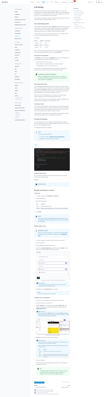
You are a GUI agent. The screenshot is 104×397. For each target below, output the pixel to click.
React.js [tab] (35, 144)
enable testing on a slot (41, 308)
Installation (17, 112)
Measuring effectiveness (78, 13)
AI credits (17, 60)
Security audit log (18, 99)
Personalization (18, 33)
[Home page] (5, 2)
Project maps (17, 22)
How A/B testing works (77, 10)
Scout (16, 47)
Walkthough (17, 115)
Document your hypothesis (79, 12)
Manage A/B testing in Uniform (78, 22)
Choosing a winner (77, 15)
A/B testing (17, 36)
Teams (16, 88)
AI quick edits (17, 52)
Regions (16, 85)
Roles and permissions (19, 97)
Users (16, 93)
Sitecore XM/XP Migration (20, 110)
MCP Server (17, 55)
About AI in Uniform (19, 44)
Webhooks (17, 76)
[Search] (99, 2)
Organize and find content (20, 19)
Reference (17, 117)
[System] (101, 2)
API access (17, 66)
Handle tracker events (78, 19)
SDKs (16, 71)
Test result (77, 20)
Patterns (16, 17)
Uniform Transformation (19, 107)
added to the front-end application (57, 136)
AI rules (16, 57)
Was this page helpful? (39, 382)
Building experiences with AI (20, 24)
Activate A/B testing (76, 17)
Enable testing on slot (78, 26)
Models (16, 11)
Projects (16, 90)
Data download (18, 114)
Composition (17, 14)
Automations (17, 79)
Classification (17, 30)
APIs (16, 68)
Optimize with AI (18, 38)
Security (16, 95)
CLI (15, 74)
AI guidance (17, 49)
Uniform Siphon (18, 105)
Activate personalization (40, 387)
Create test (76, 24)
